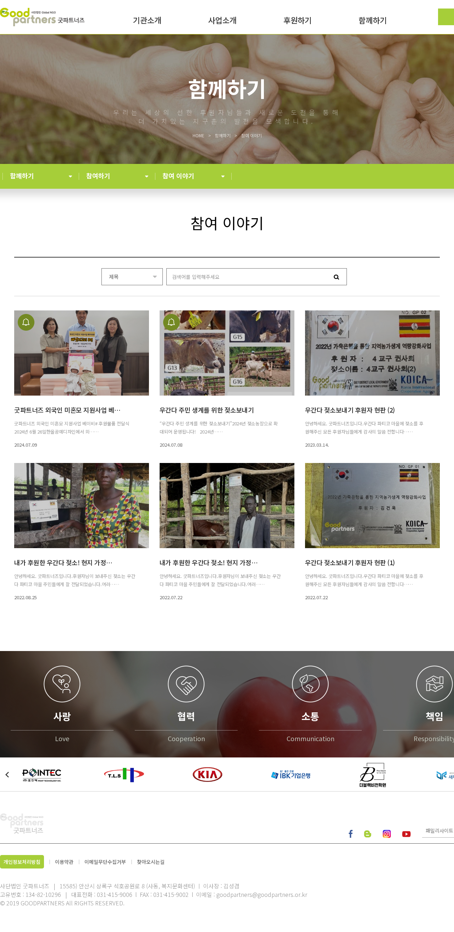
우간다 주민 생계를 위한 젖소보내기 (207, 409)
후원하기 (297, 21)
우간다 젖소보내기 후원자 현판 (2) (350, 409)
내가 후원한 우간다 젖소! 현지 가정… (63, 562)
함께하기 (373, 21)
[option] (41, 774)
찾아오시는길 (151, 861)
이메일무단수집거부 (105, 861)
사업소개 (222, 21)
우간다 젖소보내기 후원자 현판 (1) (350, 562)
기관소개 (147, 21)
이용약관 (64, 861)
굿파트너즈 (43, 17)
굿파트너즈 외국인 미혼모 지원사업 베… (67, 409)
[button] (7, 774)
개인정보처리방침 (22, 861)
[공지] (81, 353)
